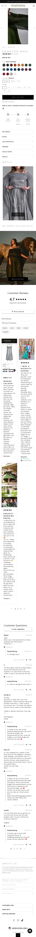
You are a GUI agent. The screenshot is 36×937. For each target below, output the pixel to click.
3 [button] (17, 849)
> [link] (24, 849)
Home (3, 47)
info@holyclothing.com (15, 837)
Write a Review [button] (19, 311)
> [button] (24, 609)
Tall (19, 81)
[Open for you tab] (30, 931)
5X (9, 91)
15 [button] (20, 849)
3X (29, 87)
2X (24, 87)
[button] (2, 5)
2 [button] (14, 849)
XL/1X (19, 87)
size (12, 328)
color (26, 328)
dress (5, 328)
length (5, 332)
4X (4, 91)
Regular (6, 81)
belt (18, 328)
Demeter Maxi (7, 453)
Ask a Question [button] (18, 629)
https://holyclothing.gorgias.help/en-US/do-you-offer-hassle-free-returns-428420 (19, 798)
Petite (13, 81)
